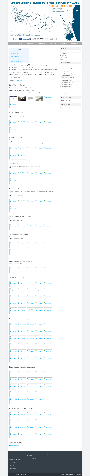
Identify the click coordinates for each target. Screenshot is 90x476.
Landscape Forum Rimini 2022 (66, 73)
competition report (18, 82)
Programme (53, 43)
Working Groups (41, 43)
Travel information (63, 53)
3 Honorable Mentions (14, 55)
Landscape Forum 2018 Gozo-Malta (67, 82)
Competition (29, 43)
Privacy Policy (11, 465)
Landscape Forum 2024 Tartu (65, 69)
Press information (63, 57)
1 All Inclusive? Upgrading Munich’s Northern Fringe (19, 51)
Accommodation (63, 55)
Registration (63, 43)
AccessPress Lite (77, 474)
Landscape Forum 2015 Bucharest (66, 88)
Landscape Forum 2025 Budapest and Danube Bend (70, 68)
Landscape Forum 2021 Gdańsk (66, 75)
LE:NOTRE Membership (31, 458)
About (21, 43)
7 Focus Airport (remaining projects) (16, 61)
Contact (61, 59)
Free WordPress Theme (66, 474)
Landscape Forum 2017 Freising (66, 84)
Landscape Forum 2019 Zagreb (66, 80)
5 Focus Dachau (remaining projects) (16, 58)
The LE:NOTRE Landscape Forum (15, 459)
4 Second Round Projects (14, 56)
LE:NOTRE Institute (12, 457)
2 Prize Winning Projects (14, 53)
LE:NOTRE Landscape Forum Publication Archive (69, 100)
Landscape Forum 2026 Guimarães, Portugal (68, 66)
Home (13, 43)
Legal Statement (12, 462)
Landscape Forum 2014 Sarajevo (66, 90)
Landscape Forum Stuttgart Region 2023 (68, 71)
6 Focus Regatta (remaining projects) (16, 59)
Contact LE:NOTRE (12, 468)
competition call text (18, 80)
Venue (61, 51)
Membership (74, 43)
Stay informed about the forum (66, 107)
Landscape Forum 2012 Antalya (66, 93)
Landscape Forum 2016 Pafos (65, 86)
